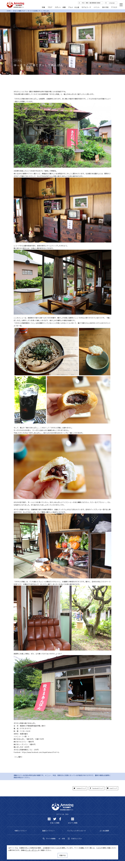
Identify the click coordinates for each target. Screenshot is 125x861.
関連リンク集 (83, 854)
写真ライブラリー (21, 831)
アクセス (114, 7)
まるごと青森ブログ (19, 11)
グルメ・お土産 (73, 7)
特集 (43, 7)
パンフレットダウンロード (76, 831)
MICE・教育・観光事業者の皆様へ (49, 854)
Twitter (54, 819)
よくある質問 (104, 831)
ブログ (49, 7)
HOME (9, 11)
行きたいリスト (76, 838)
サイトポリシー (69, 854)
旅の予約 (105, 7)
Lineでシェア (113, 788)
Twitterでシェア (81, 788)
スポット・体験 (60, 7)
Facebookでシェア (97, 788)
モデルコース (86, 7)
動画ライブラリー (48, 831)
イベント (96, 7)
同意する (62, 855)
